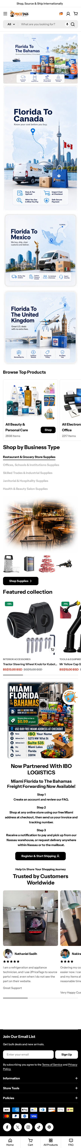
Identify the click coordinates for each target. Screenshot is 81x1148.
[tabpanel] (40, 570)
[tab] (29, 456)
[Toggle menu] (5, 13)
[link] (50, 388)
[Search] (72, 24)
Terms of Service (52, 1064)
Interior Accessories (17, 659)
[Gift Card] (61, 14)
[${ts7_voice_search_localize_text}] (67, 24)
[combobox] (40, 24)
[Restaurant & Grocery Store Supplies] (40, 524)
